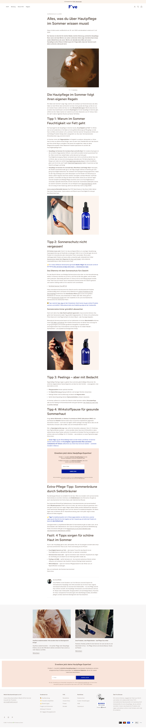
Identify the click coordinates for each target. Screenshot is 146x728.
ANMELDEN (73, 471)
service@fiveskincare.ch (10, 702)
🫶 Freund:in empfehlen (47, 701)
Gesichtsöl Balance (86, 183)
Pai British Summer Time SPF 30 (58, 286)
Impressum (80, 706)
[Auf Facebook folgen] (4, 717)
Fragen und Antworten (46, 706)
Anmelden (85, 677)
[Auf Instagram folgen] (8, 717)
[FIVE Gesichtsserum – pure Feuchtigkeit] (73, 215)
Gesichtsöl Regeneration (75, 163)
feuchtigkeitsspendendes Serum (75, 161)
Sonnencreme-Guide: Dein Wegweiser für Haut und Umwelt (64, 259)
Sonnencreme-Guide (58, 297)
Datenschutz (80, 698)
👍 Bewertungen (44, 703)
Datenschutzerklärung (79, 477)
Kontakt (65, 706)
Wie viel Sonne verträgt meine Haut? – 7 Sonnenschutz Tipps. (71, 266)
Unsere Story (66, 701)
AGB (78, 703)
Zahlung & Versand (45, 709)
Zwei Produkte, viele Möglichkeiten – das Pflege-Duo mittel (91, 640)
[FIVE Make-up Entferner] (73, 350)
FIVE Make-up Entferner (57, 322)
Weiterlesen (36, 653)
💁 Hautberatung (45, 698)
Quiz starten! (79, 1)
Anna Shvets (74, 89)
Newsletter (66, 698)
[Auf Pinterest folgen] (12, 717)
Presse (65, 703)
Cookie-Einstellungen (83, 701)
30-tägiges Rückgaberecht (48, 712)
